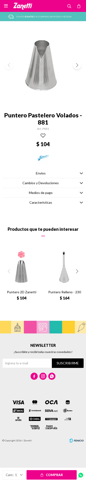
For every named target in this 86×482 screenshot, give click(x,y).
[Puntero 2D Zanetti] (21, 267)
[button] (77, 65)
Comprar (54, 475)
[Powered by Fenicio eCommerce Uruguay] (76, 440)
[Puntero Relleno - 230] (64, 267)
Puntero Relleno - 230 (64, 292)
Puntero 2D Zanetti (21, 292)
